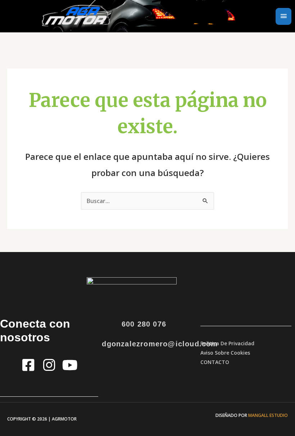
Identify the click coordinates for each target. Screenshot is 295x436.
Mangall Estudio (268, 415)
